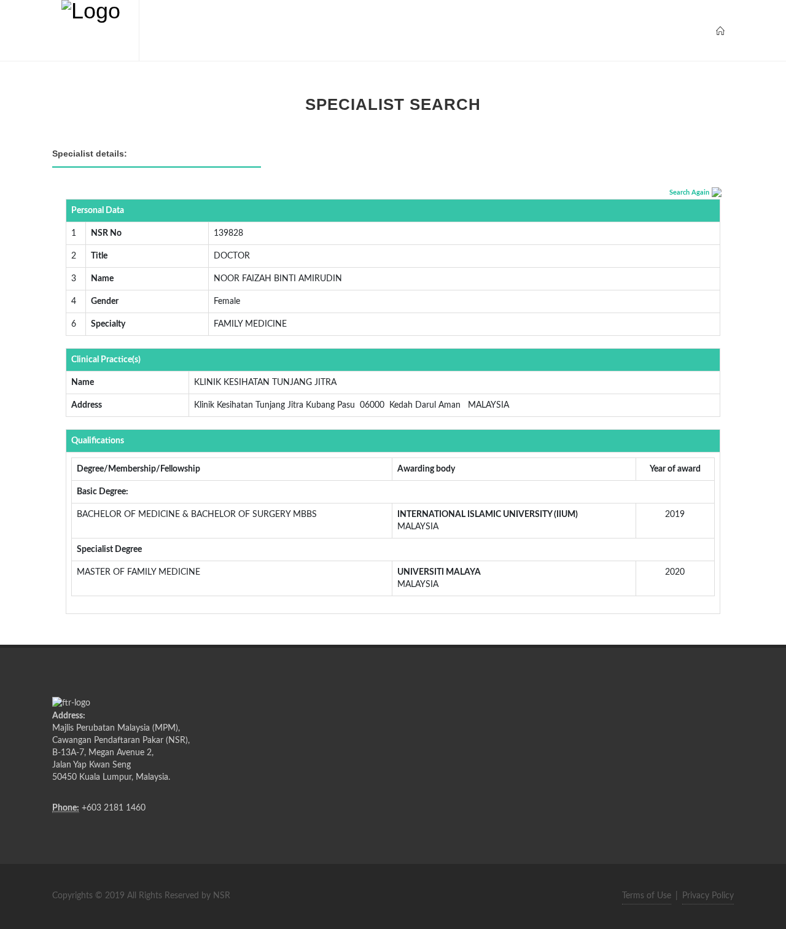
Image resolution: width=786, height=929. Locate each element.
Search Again (689, 192)
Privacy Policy (708, 896)
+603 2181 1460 (114, 808)
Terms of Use (646, 896)
